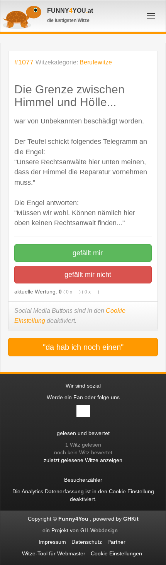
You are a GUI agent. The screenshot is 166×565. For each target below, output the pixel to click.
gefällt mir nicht (87, 274)
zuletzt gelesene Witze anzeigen (83, 460)
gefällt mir (87, 253)
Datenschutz (86, 542)
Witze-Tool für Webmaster (53, 553)
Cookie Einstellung (131, 491)
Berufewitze (96, 62)
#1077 (24, 62)
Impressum (52, 542)
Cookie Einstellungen (116, 553)
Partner (116, 542)
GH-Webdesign (99, 530)
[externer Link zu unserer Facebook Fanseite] (83, 411)
